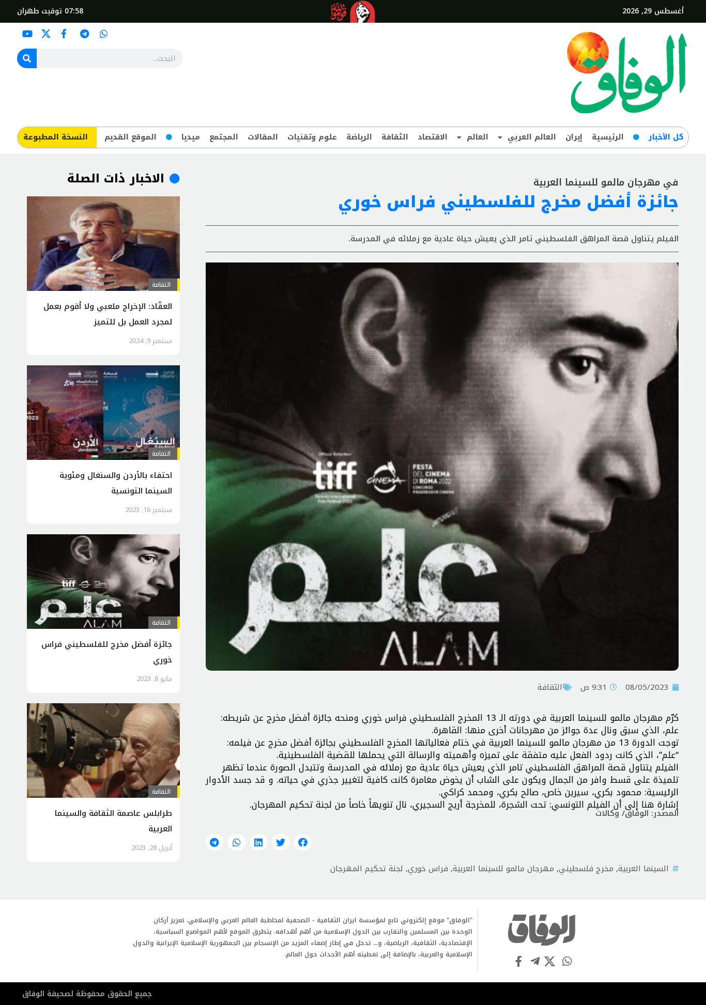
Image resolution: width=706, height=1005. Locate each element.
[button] (303, 842)
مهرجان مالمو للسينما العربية (503, 868)
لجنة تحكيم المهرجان (366, 868)
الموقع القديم (130, 137)
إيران (573, 137)
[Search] (27, 58)
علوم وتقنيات (312, 137)
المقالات (263, 137)
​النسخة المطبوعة (55, 137)
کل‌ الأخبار (666, 137)
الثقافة (394, 137)
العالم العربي (532, 137)
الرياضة (359, 137)
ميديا (190, 137)
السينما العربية (643, 868)
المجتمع (223, 137)
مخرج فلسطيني (586, 868)
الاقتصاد (433, 137)
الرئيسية (608, 137)
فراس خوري (428, 868)
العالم (477, 137)
